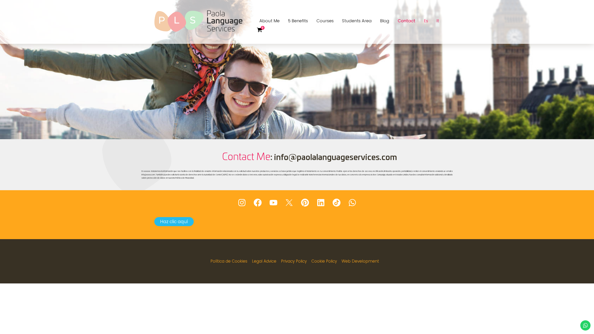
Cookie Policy (324, 261)
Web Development (360, 261)
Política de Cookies (228, 261)
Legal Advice (264, 261)
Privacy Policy (294, 261)
